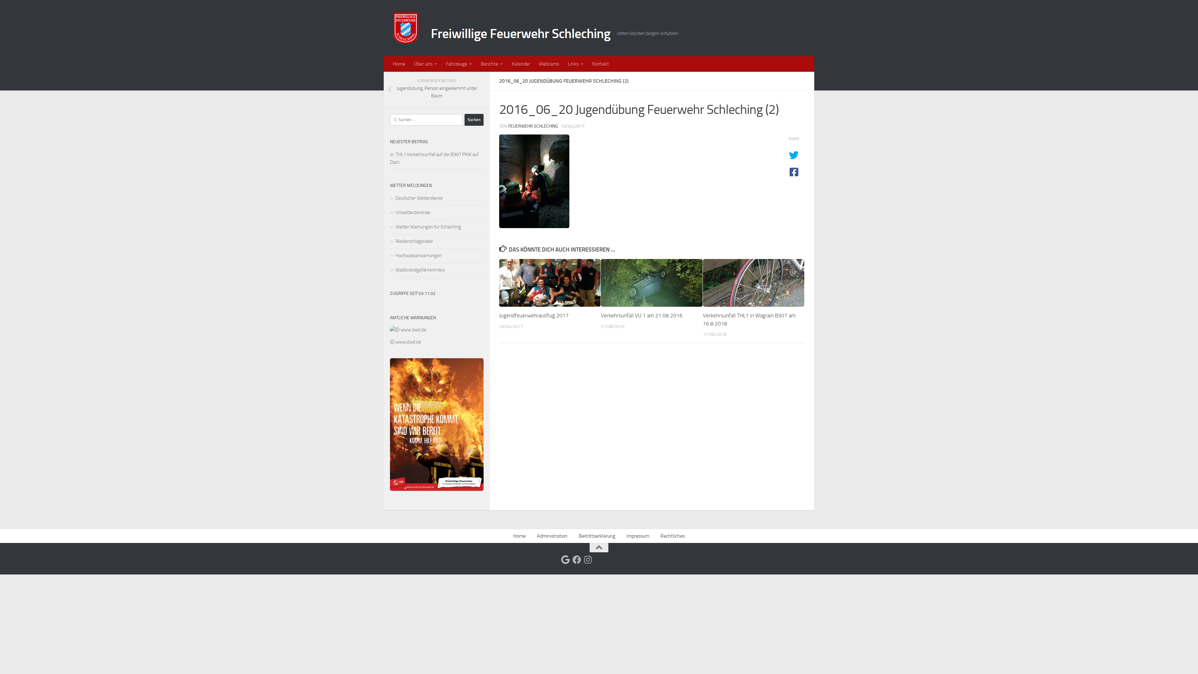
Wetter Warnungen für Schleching (428, 227)
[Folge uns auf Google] (565, 559)
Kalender (521, 64)
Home (399, 64)
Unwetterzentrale (413, 212)
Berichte (489, 64)
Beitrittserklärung (597, 536)
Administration (552, 536)
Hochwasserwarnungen (419, 255)
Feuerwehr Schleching (533, 126)
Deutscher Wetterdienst (419, 198)
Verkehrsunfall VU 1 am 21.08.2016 (642, 315)
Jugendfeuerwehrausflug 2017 (534, 315)
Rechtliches (672, 536)
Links (573, 64)
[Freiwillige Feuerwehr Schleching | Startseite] (536, 28)
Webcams (549, 64)
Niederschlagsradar (414, 241)
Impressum (637, 536)
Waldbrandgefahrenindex (420, 270)
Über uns (423, 64)
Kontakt (600, 64)
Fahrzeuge (456, 64)
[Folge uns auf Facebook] (576, 559)
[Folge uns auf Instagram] (588, 559)
